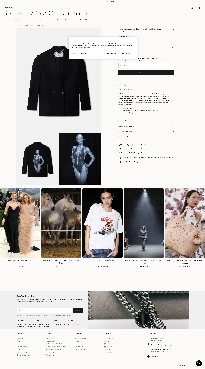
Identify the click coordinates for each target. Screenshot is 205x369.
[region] (103, 48)
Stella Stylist (154, 356)
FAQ (18, 349)
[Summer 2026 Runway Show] (144, 223)
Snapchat (110, 352)
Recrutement (50, 341)
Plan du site (49, 338)
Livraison (20, 338)
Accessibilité (50, 355)
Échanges (20, 341)
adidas (38, 320)
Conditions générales (52, 352)
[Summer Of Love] (185, 223)
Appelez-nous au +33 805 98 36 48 (161, 349)
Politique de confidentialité (40, 326)
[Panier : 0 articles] (200, 8)
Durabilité (73, 320)
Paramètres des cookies (53, 349)
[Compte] (196, 7)
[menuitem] (8, 20)
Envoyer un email (156, 344)
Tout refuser (126, 53)
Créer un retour (22, 347)
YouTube (109, 347)
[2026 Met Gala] (20, 223)
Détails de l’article (124, 86)
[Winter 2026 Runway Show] (61, 223)
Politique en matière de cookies (56, 347)
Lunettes (78, 344)
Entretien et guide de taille (126, 131)
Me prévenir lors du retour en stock (130, 61)
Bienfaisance (79, 347)
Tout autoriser (112, 53)
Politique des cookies (84, 47)
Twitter (109, 341)
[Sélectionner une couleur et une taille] (173, 29)
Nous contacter (22, 352)
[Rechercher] (192, 7)
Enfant (55, 320)
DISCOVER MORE (20, 267)
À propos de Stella (80, 338)
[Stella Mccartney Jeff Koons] (102, 223)
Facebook (110, 338)
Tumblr (109, 349)
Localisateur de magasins (158, 338)
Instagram (110, 344)
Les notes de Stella (124, 121)
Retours (19, 344)
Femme (22, 320)
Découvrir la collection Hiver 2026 (102, 2)
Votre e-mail (21, 306)
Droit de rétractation (24, 358)
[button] (58, 80)
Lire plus (19, 317)
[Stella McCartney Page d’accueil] (46, 13)
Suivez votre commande (24, 355)
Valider (78, 310)
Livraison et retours (124, 137)
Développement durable (126, 126)
